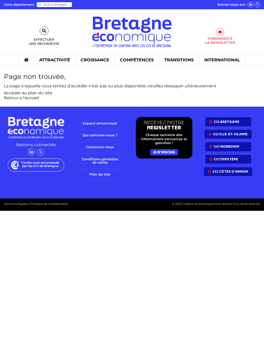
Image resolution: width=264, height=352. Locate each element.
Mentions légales (16, 204)
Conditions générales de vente (100, 160)
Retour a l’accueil (21, 97)
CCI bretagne (226, 122)
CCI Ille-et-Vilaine (230, 134)
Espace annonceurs (100, 123)
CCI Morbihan (226, 146)
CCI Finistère (226, 159)
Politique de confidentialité (48, 204)
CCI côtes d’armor (230, 171)
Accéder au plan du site (28, 92)
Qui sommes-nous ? (100, 135)
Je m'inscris (164, 152)
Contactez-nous (100, 147)
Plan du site (99, 174)
